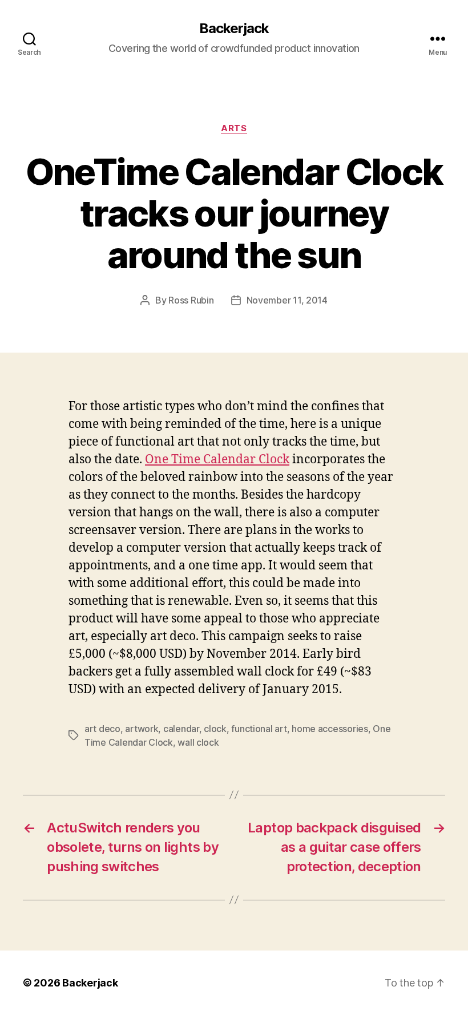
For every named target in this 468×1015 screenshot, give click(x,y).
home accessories (330, 728)
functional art (259, 728)
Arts (234, 128)
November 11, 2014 (287, 300)
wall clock (198, 742)
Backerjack (234, 28)
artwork (141, 728)
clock (215, 728)
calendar (181, 728)
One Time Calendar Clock (217, 459)
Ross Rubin (190, 300)
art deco (102, 728)
